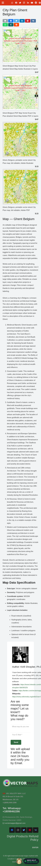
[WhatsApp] (12, 3)
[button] (31, 861)
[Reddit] (36, 3)
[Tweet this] (16, 21)
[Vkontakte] (35, 830)
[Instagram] (24, 3)
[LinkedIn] (28, 3)
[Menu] (2, 2)
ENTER (35, 847)
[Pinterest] (29, 830)
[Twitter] (20, 3)
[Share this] (10, 21)
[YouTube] (32, 3)
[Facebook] (16, 3)
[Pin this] (27, 21)
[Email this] (5, 21)
